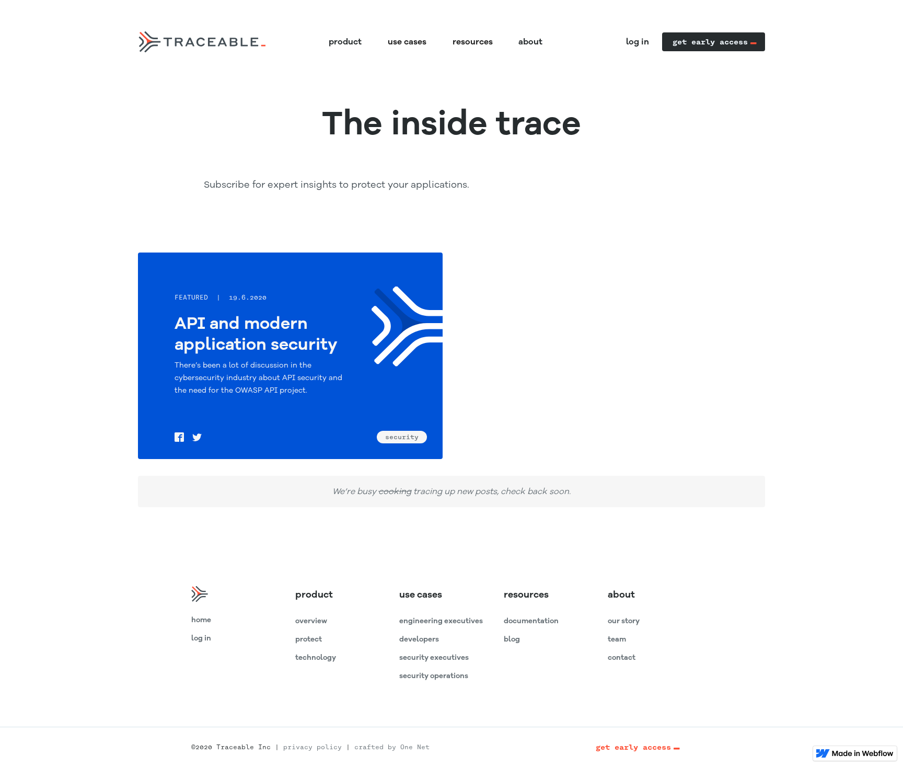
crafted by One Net (392, 747)
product (345, 42)
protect (308, 639)
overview (311, 621)
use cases (420, 594)
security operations (433, 676)
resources (526, 594)
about (530, 42)
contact (621, 657)
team (617, 639)
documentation (531, 621)
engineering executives (441, 621)
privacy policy (312, 747)
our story (624, 621)
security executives (434, 657)
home (201, 620)
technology (315, 657)
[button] (407, 42)
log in (637, 42)
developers (419, 639)
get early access (710, 42)
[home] (201, 41)
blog (512, 639)
